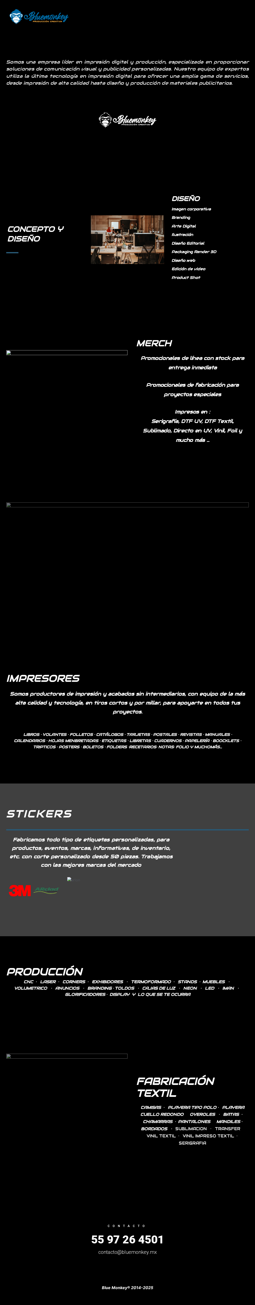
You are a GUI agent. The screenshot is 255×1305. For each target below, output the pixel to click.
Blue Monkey (101, 16)
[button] (11, 890)
